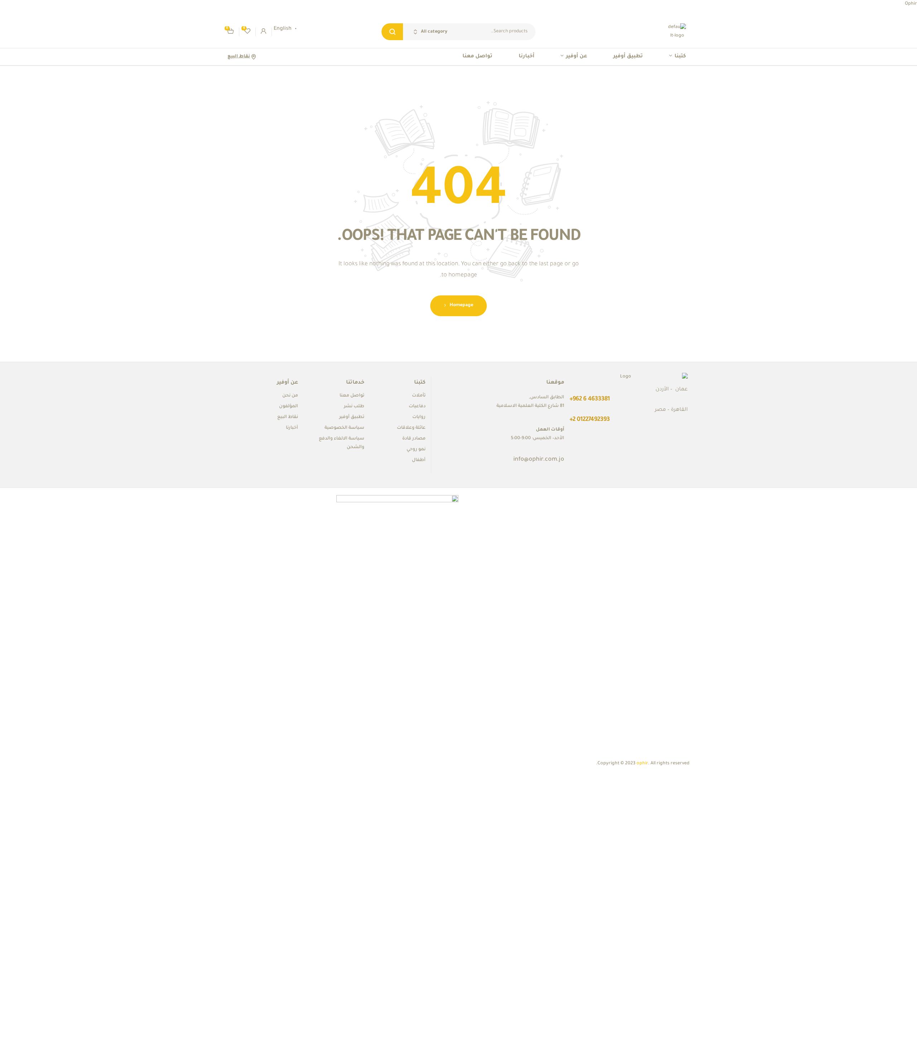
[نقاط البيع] (253, 57)
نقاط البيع (238, 56)
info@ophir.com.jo (538, 459)
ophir (642, 763)
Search (392, 31)
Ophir (911, 3)
